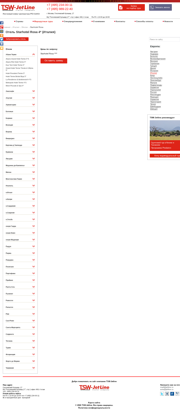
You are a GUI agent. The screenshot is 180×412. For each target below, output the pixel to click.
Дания (153, 68)
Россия (153, 92)
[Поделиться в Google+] (1, 27)
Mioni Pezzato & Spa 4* (15, 86)
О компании (99, 21)
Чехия (153, 104)
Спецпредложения (73, 21)
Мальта (153, 82)
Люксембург (155, 80)
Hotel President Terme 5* (15, 73)
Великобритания (158, 59)
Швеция (154, 109)
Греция (153, 66)
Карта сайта (94, 402)
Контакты (120, 21)
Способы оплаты (144, 21)
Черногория (155, 102)
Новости (168, 21)
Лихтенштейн (156, 78)
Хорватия (154, 99)
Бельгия (154, 56)
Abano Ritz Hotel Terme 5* (16, 62)
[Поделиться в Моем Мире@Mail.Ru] (1, 31)
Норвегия (154, 87)
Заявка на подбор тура (134, 7)
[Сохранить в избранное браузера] (1, 48)
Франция (154, 97)
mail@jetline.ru (166, 387)
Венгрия (154, 61)
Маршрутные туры (43, 21)
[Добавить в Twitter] (1, 39)
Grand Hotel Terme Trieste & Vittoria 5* (19, 69)
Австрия (154, 51)
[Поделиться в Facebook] (1, 22)
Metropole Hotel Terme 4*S (16, 83)
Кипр (152, 75)
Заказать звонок (162, 7)
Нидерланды (156, 85)
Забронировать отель (16, 39)
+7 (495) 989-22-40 (60, 9)
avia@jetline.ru (166, 389)
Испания (154, 70)
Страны (19, 21)
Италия (153, 73)
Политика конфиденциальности (94, 408)
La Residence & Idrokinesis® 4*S (18, 80)
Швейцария (155, 106)
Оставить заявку (54, 60)
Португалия (155, 90)
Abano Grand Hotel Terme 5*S (17, 59)
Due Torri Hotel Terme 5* (15, 65)
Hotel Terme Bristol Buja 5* (16, 76)
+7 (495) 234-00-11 (59, 5)
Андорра (154, 54)
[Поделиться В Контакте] (1, 44)
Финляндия (155, 94)
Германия (154, 63)
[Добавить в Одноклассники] (1, 35)
